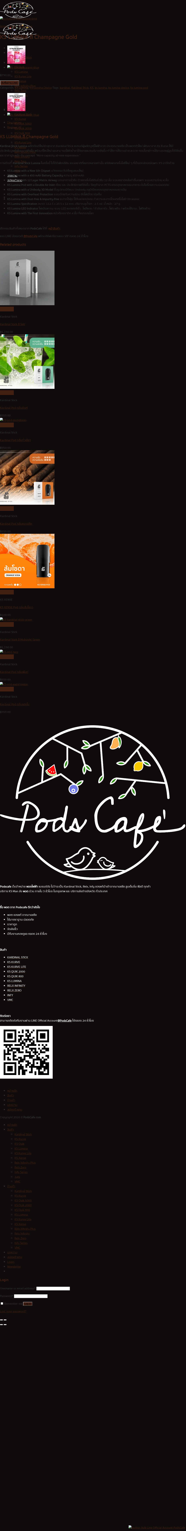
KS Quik (19, 1143)
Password (6, 1296)
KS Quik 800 (22, 1210)
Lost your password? (13, 1311)
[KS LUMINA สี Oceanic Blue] (23, 67)
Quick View (7, 309)
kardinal (65, 87)
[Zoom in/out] (5, 1319)
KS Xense (20, 81)
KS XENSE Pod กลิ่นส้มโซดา (16, 607)
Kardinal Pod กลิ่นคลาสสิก (16, 523)
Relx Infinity (22, 1233)
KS (91, 87)
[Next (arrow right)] (5, 1324)
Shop (13, 26)
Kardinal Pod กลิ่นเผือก (14, 672)
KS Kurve (20, 119)
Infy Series (21, 166)
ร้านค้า (11, 1100)
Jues (17, 1177)
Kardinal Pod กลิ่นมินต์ (14, 408)
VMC (17, 1181)
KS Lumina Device (41, 87)
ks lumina (101, 87)
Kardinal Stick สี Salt (12, 324)
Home (3, 26)
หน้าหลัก (12, 1090)
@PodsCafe (30, 236)
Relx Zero (20, 90)
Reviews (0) (14, 127)
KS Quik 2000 (23, 128)
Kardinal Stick (80, 87)
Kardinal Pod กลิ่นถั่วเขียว (15, 440)
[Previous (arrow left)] (1, 1324)
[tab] (96, 122)
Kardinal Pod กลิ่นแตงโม (14, 704)
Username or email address (18, 1288)
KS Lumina (21, 71)
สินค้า (10, 1095)
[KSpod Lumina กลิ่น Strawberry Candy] (16, 62)
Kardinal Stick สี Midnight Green (20, 639)
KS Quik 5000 (23, 123)
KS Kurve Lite (23, 76)
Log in (28, 1303)
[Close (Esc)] (1, 1319)
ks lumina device (118, 87)
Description (14, 122)
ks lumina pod (139, 87)
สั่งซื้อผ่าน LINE (9, 83)
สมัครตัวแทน (14, 1109)
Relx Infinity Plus (25, 1162)
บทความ (12, 1105)
